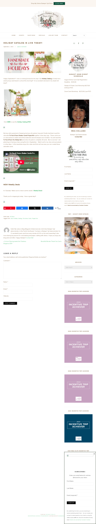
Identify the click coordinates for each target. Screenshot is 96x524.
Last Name (67, 174)
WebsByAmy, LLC (63, 515)
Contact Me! (30, 238)
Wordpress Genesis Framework (38, 515)
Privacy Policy (50, 514)
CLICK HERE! (59, 3)
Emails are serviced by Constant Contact (78, 205)
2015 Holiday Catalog (16, 218)
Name (5, 282)
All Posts (12, 216)
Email (5, 289)
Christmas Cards (27, 218)
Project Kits (35, 218)
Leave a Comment (22, 46)
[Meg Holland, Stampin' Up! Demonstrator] (48, 28)
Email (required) (69, 181)
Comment (6, 260)
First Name (67, 166)
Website (6, 296)
